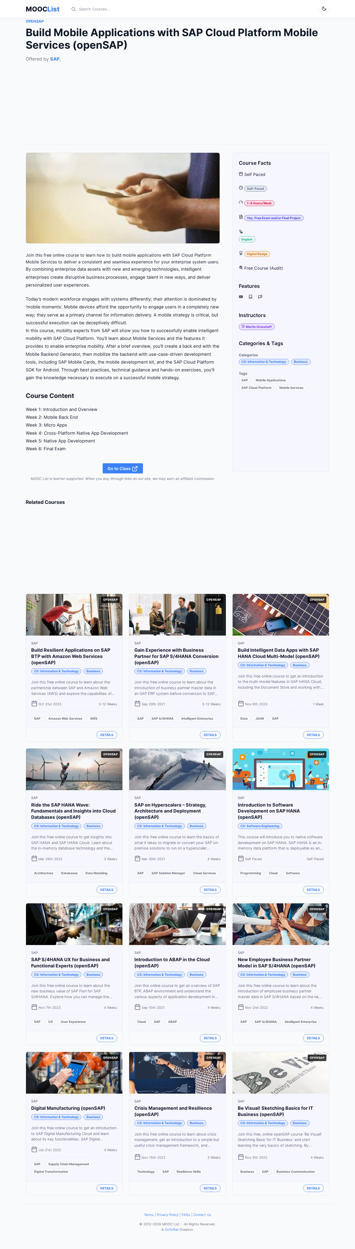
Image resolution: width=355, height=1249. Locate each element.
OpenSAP (35, 21)
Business (301, 362)
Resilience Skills (189, 1172)
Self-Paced (255, 189)
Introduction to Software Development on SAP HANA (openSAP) (269, 811)
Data (244, 718)
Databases (69, 873)
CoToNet (172, 1230)
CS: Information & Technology (263, 362)
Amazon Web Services (65, 718)
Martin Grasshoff (259, 326)
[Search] (73, 9)
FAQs (186, 1215)
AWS (93, 718)
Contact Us (202, 1215)
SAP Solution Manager (168, 873)
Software (293, 873)
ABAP (172, 1022)
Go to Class (120, 468)
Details (106, 735)
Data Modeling (97, 873)
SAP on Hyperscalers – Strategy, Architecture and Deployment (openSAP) (170, 811)
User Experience (73, 1022)
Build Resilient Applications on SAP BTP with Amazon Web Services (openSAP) (70, 656)
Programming (250, 873)
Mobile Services (291, 388)
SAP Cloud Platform (256, 388)
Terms (149, 1215)
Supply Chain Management (68, 1164)
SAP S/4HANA (163, 718)
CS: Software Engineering (259, 826)
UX (50, 1022)
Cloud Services (204, 873)
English (246, 239)
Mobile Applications (271, 380)
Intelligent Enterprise (197, 718)
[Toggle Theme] (324, 9)
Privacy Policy (168, 1215)
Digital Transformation (51, 1172)
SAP (55, 59)
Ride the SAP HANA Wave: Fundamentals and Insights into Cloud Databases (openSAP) (73, 811)
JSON (259, 718)
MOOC (43, 9)
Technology (146, 1172)
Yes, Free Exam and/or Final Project (274, 218)
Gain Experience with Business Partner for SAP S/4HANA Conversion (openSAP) (176, 656)
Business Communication (296, 1172)
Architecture (43, 873)
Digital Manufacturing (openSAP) (68, 1108)
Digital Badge (257, 254)
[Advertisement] (177, 99)
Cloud (273, 873)
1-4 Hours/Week (259, 203)
